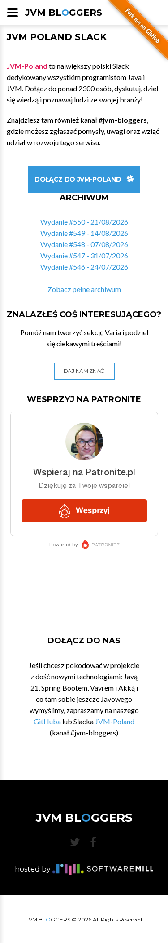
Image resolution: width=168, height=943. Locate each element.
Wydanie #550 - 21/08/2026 (84, 221)
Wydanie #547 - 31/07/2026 (84, 255)
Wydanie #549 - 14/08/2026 (84, 233)
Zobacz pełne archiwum (84, 289)
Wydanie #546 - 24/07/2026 (84, 266)
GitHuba (47, 721)
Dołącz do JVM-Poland (77, 179)
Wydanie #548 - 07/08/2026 (84, 244)
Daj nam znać (84, 370)
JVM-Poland (114, 721)
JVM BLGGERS (63, 12)
